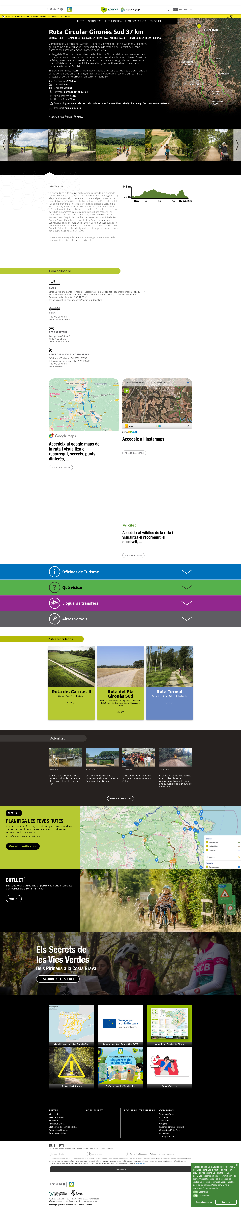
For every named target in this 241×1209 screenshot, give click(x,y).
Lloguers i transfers (80, 603)
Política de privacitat (67, 1205)
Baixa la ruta (58, 116)
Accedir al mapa (60, 467)
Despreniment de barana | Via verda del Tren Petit (24, 16)
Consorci (155, 20)
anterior (228, 16)
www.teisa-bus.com (59, 319)
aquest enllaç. (141, 1163)
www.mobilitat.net (59, 341)
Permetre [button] (226, 1202)
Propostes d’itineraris (59, 1130)
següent (232, 16)
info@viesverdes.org (56, 1201)
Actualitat (94, 1110)
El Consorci (164, 1117)
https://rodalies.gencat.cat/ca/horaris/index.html (75, 299)
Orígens (163, 1123)
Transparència (166, 1136)
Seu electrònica (166, 1114)
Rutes (80, 20)
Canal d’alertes (169, 1086)
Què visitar (72, 587)
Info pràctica (113, 20)
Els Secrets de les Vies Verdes (120, 1086)
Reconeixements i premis (171, 1126)
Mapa (69, 116)
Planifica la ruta (135, 20)
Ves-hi (13, 899)
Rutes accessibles (57, 1133)
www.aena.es (56, 366)
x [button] (237, 1165)
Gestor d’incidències (72, 1086)
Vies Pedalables (57, 1117)
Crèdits (89, 1205)
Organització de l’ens (169, 1130)
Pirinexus (53, 1120)
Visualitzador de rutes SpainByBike (71, 1044)
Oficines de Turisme (80, 571)
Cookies (81, 1205)
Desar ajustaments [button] (204, 1202)
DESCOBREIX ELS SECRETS (57, 979)
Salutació (164, 1120)
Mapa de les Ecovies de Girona (169, 1044)
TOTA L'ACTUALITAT (120, 798)
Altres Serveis (74, 618)
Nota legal (53, 1205)
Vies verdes (54, 1114)
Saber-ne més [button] (211, 1188)
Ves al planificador (23, 846)
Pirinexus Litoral (57, 1123)
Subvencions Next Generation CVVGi (121, 1044)
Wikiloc (79, 116)
